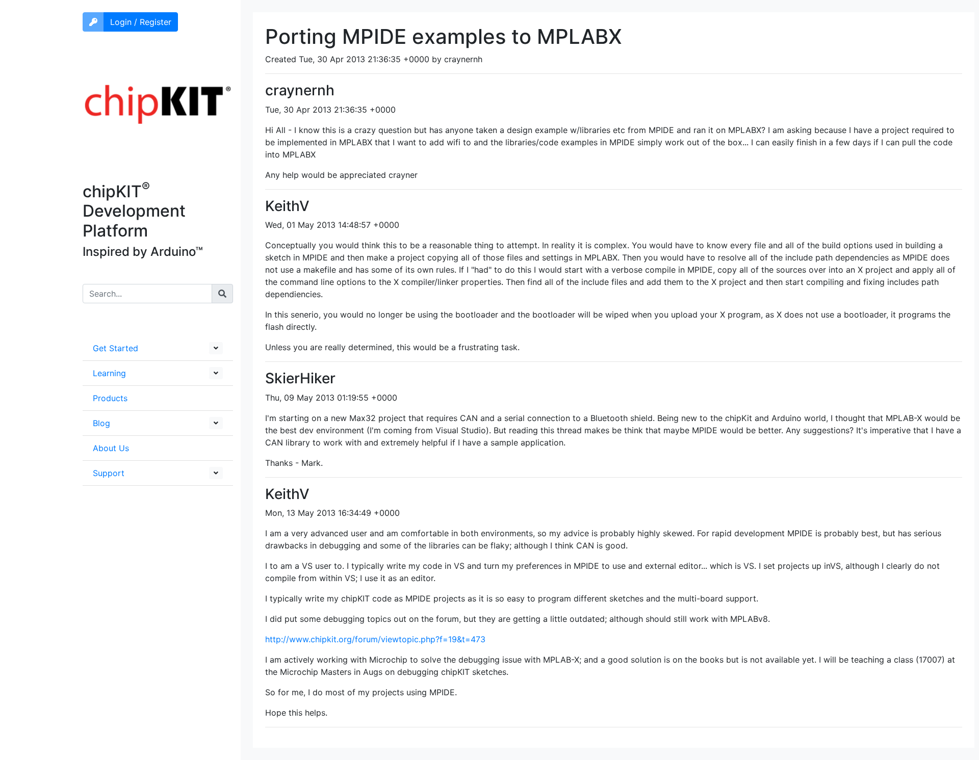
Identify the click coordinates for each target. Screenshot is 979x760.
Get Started (115, 348)
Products (110, 398)
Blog (101, 423)
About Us (111, 448)
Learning (109, 373)
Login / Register (140, 22)
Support (108, 473)
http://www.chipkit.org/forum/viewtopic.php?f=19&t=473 (375, 639)
